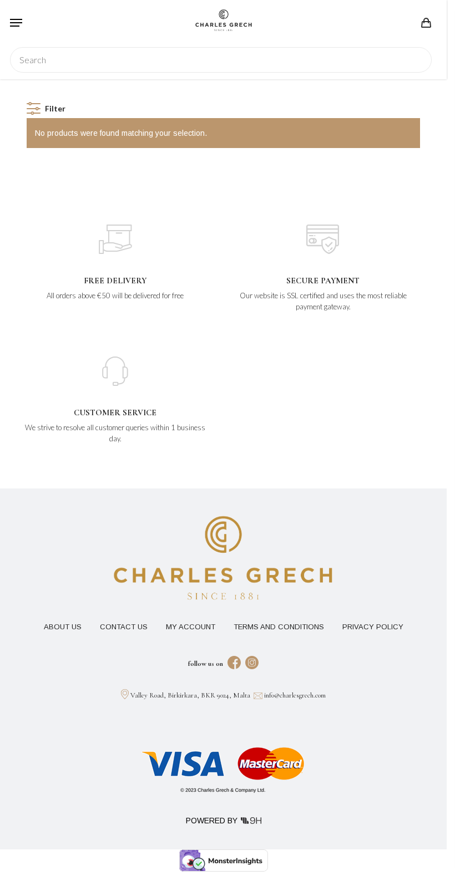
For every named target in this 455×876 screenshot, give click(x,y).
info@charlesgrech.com (295, 695)
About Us (63, 627)
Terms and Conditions (279, 627)
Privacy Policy (372, 627)
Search (416, 60)
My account (190, 627)
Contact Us (124, 627)
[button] (16, 22)
